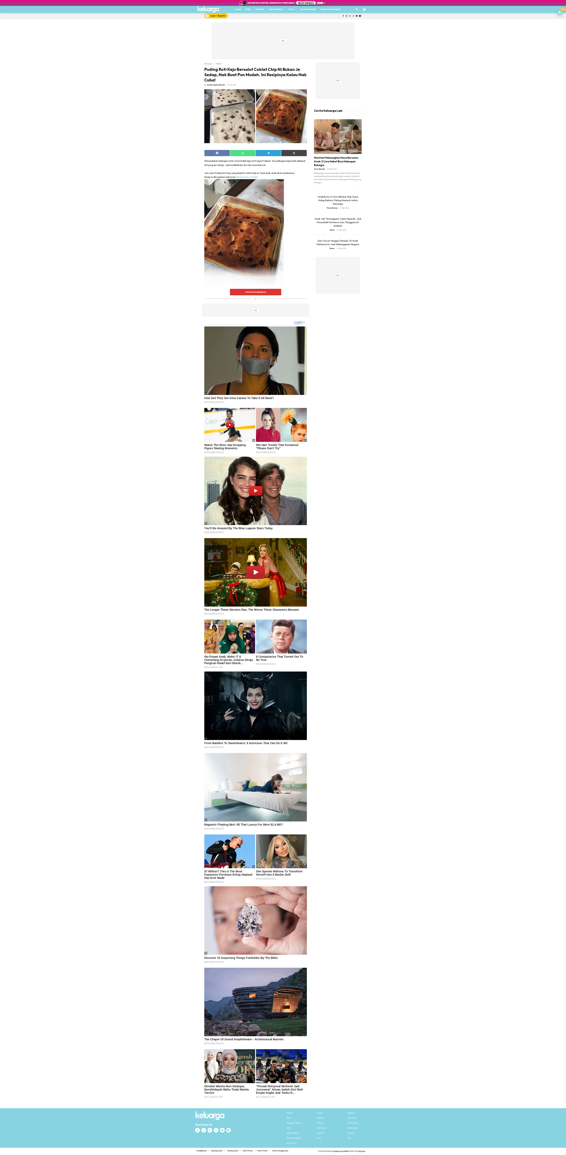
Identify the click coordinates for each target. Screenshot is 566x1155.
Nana (332, 230)
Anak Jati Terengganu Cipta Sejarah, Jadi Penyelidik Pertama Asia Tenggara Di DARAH (338, 222)
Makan (219, 63)
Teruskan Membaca (255, 292)
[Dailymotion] (360, 16)
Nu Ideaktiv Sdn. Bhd (339, 1151)
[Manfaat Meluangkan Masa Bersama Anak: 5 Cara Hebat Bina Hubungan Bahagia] (338, 136)
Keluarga (208, 63)
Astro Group (361, 1151)
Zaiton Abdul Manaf (216, 85)
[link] (247, 176)
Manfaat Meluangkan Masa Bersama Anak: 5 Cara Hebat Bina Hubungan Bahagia (336, 161)
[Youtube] (356, 16)
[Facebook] (343, 16)
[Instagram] (346, 16)
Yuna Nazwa (319, 169)
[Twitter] (350, 16)
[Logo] (208, 9)
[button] (356, 9)
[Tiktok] (353, 16)
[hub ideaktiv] (364, 8)
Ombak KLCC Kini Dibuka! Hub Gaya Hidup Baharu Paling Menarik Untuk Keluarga (337, 200)
